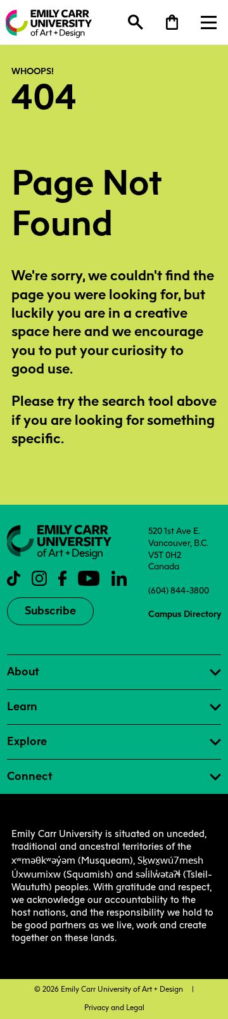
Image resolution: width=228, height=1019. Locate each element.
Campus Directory (184, 614)
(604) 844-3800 (178, 590)
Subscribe (50, 611)
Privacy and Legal (114, 1007)
